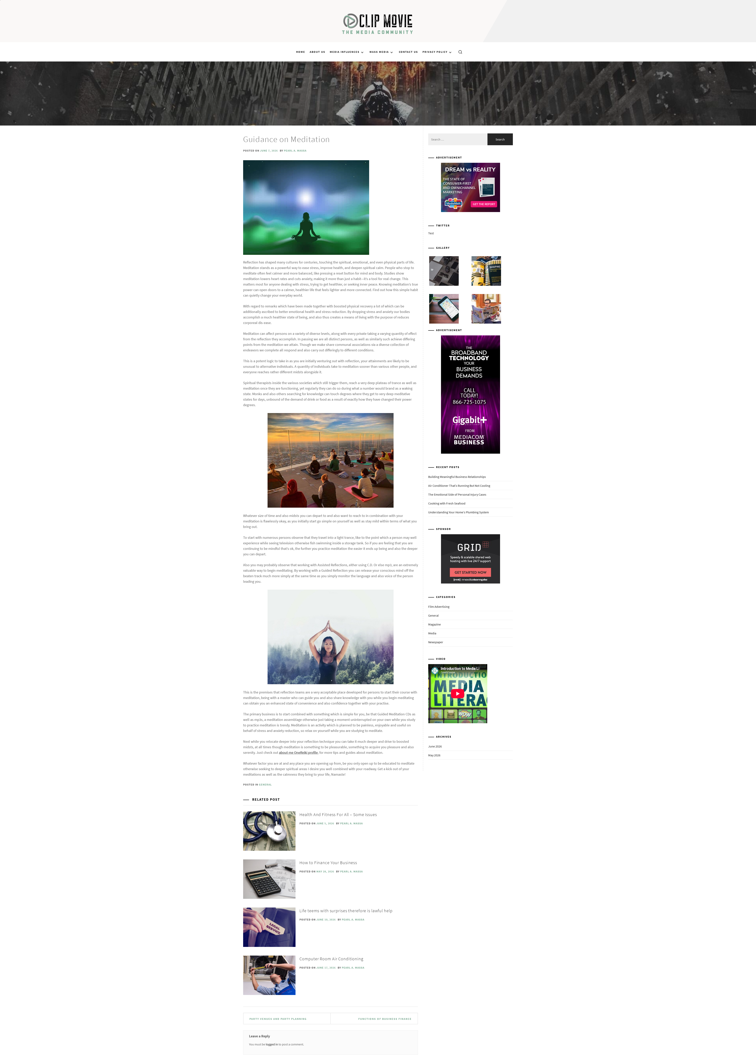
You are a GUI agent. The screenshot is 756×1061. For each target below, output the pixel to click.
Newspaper (435, 642)
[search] (459, 52)
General (265, 784)
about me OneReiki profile (298, 752)
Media (432, 633)
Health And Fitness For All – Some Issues (338, 814)
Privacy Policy (434, 52)
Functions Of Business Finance (385, 1019)
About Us (317, 52)
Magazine (434, 624)
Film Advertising (438, 607)
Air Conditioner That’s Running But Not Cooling (459, 486)
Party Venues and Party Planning (278, 1019)
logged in (272, 1044)
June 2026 (435, 746)
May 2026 (434, 755)
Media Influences (344, 52)
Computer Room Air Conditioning (331, 958)
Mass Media (379, 52)
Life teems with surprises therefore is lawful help (345, 910)
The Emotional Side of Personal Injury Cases (457, 494)
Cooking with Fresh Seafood (446, 503)
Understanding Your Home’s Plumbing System (458, 512)
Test (431, 233)
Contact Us (408, 52)
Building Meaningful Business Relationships (457, 477)
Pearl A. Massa (295, 150)
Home (300, 52)
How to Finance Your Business (328, 862)
